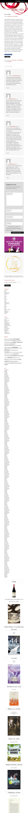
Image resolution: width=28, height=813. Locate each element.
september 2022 (7, 416)
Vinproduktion (6, 311)
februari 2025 (6, 387)
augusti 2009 (6, 573)
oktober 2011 (6, 547)
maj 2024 (5, 396)
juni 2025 (5, 383)
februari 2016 (6, 495)
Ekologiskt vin (6, 293)
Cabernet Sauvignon (8, 340)
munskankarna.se (7, 333)
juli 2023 (5, 406)
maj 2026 (5, 372)
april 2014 (5, 517)
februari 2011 (6, 555)
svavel (14, 361)
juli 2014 (5, 514)
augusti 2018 (6, 465)
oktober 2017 (6, 475)
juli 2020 (5, 442)
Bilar (5, 291)
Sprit (5, 308)
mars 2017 (6, 482)
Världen (5, 310)
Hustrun (7, 352)
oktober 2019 (6, 451)
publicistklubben (6, 323)
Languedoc (16, 354)
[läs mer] (22, 276)
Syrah (17, 361)
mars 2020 (6, 446)
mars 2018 (6, 470)
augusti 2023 (6, 405)
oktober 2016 (6, 487)
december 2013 (6, 521)
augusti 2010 (6, 561)
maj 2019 (5, 456)
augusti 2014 (6, 513)
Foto (5, 295)
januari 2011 (6, 556)
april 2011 (5, 553)
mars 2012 (6, 542)
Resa (15, 60)
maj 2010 (5, 564)
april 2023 (5, 409)
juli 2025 (5, 382)
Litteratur (5, 299)
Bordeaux (11, 339)
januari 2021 (6, 436)
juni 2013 (5, 527)
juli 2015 (5, 502)
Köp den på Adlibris (14, 767)
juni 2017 (5, 479)
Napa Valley (20, 355)
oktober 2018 (6, 463)
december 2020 (6, 437)
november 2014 (6, 510)
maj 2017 (5, 480)
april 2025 (5, 385)
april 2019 (5, 457)
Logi (5, 300)
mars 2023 (6, 410)
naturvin (5, 357)
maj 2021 (5, 432)
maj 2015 (5, 504)
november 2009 (6, 570)
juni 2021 (5, 431)
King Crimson (15, 352)
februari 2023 (6, 411)
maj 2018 (5, 468)
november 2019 (6, 450)
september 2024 (7, 392)
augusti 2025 (6, 381)
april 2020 (5, 445)
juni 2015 (5, 503)
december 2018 (6, 461)
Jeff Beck (11, 352)
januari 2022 (6, 424)
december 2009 (6, 569)
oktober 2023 (6, 403)
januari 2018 (6, 472)
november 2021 (6, 426)
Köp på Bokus (14, 689)
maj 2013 (5, 528)
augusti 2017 (6, 477)
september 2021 (7, 428)
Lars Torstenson (15, 16)
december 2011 (6, 545)
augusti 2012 (6, 537)
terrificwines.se (6, 318)
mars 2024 (6, 398)
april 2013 (5, 529)
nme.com (5, 331)
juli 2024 (5, 394)
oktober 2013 (6, 523)
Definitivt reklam (6, 292)
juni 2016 (5, 491)
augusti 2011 (6, 549)
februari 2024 (6, 399)
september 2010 (7, 560)
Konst (5, 297)
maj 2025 (5, 384)
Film (5, 294)
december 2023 (6, 401)
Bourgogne (17, 339)
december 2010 (6, 557)
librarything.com (6, 320)
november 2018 (6, 462)
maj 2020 (5, 444)
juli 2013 (5, 526)
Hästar (5, 296)
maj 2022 (5, 420)
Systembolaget (7, 363)
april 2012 (5, 541)
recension (11, 359)
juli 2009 (5, 574)
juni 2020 (5, 443)
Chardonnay (6, 342)
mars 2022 (6, 422)
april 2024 (5, 397)
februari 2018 (6, 471)
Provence (6, 359)
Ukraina (15, 363)
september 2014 (7, 512)
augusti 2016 (6, 489)
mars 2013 (6, 530)
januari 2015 (6, 508)
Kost (13, 60)
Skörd (11, 361)
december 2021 (6, 425)
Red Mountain (15, 359)
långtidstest (15, 355)
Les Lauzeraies (7, 355)
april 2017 (5, 481)
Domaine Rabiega (17, 345)
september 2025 (7, 380)
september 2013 (7, 524)
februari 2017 (6, 483)
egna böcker (8, 348)
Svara (8, 87)
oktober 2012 (6, 535)
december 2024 (6, 389)
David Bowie (7, 344)
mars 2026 (6, 374)
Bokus (14, 633)
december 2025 (6, 377)
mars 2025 (6, 386)
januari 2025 (6, 388)
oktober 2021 (6, 427)
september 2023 (7, 404)
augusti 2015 (6, 501)
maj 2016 (5, 492)
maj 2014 (5, 516)
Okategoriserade (7, 302)
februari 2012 (6, 543)
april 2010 (5, 565)
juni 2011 (5, 551)
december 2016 (6, 485)
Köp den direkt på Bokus (14, 795)
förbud (15, 348)
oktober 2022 (6, 415)
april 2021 (5, 433)
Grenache (20, 347)
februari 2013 (6, 531)
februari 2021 (6, 435)
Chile (11, 342)
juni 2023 (5, 407)
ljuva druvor (6, 329)
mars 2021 (6, 434)
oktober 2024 (6, 391)
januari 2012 (6, 544)
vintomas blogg (6, 328)
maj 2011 (5, 552)
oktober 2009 (6, 571)
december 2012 (6, 533)
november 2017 (6, 474)
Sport (5, 307)
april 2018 (5, 469)
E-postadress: (6, 282)
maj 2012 (5, 540)
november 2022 (6, 414)
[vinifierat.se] (20, 1)
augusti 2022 (6, 417)
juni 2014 (5, 515)
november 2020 (6, 438)
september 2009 (7, 572)
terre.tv (5, 319)
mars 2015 (6, 506)
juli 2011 (5, 550)
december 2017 (6, 473)
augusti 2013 (6, 525)
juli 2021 (5, 430)
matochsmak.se (6, 322)
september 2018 (7, 464)
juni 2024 (5, 395)
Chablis (14, 340)
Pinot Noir (18, 357)
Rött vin (5, 306)
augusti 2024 (6, 393)
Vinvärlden (6, 312)
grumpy (6, 350)
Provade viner (6, 303)
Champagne (18, 340)
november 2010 (6, 558)
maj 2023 (5, 408)
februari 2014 (6, 519)
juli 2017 (5, 478)
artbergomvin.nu (7, 324)
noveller (14, 357)
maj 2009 (5, 576)
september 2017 (7, 476)
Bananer (5, 290)
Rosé (5, 305)
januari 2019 (6, 460)
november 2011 (6, 546)
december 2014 (6, 509)
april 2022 (5, 421)
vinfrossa (20, 363)
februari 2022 (6, 423)
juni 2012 (5, 539)
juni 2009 (5, 575)
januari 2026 (6, 376)
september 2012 (7, 536)
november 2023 (6, 402)
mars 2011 (6, 554)
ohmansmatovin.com (7, 325)
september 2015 (7, 500)
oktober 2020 (6, 439)
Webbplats (9, 223)
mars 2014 (6, 518)
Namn (9, 210)
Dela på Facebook (9, 54)
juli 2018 (5, 466)
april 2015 (5, 505)
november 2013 (6, 522)
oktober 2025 (6, 379)
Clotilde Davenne (17, 342)
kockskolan (20, 352)
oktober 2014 (6, 511)
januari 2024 (6, 400)
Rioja (20, 359)
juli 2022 (5, 418)
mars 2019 (6, 458)
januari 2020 (6, 448)
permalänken (9, 61)
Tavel (12, 363)
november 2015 (6, 498)
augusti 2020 (6, 441)
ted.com (5, 321)
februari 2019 (6, 459)
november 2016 (6, 486)
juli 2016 (5, 490)
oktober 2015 (6, 499)
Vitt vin (5, 313)
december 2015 (6, 497)
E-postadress (9, 217)
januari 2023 (6, 412)
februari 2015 (6, 507)
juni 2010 (5, 563)
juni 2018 (5, 467)
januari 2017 (6, 484)
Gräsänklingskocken (14, 350)
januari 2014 (6, 520)
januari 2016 (6, 496)
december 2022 (6, 413)
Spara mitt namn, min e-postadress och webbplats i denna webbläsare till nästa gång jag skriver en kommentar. (13, 228)
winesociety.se (6, 330)
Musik (5, 301)
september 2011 (6, 548)
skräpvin (7, 361)
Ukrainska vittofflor (7, 309)
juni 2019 (5, 455)
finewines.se (6, 327)
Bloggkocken (6, 339)
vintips (6, 364)
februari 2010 (6, 567)
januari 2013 (6, 532)
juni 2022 (5, 419)
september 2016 (7, 488)
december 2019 (6, 449)
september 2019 (7, 452)
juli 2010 (5, 562)
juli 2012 (5, 538)
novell (9, 357)
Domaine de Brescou (9, 345)
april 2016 (5, 493)
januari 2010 (6, 568)
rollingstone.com (7, 332)
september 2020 (7, 440)
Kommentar (9, 194)
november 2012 (6, 534)
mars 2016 (6, 494)
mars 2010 (6, 566)
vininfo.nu (5, 326)
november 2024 (6, 390)
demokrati (12, 344)
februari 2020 (6, 447)
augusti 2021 (6, 429)
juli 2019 (5, 454)
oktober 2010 (6, 559)
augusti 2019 (6, 453)
